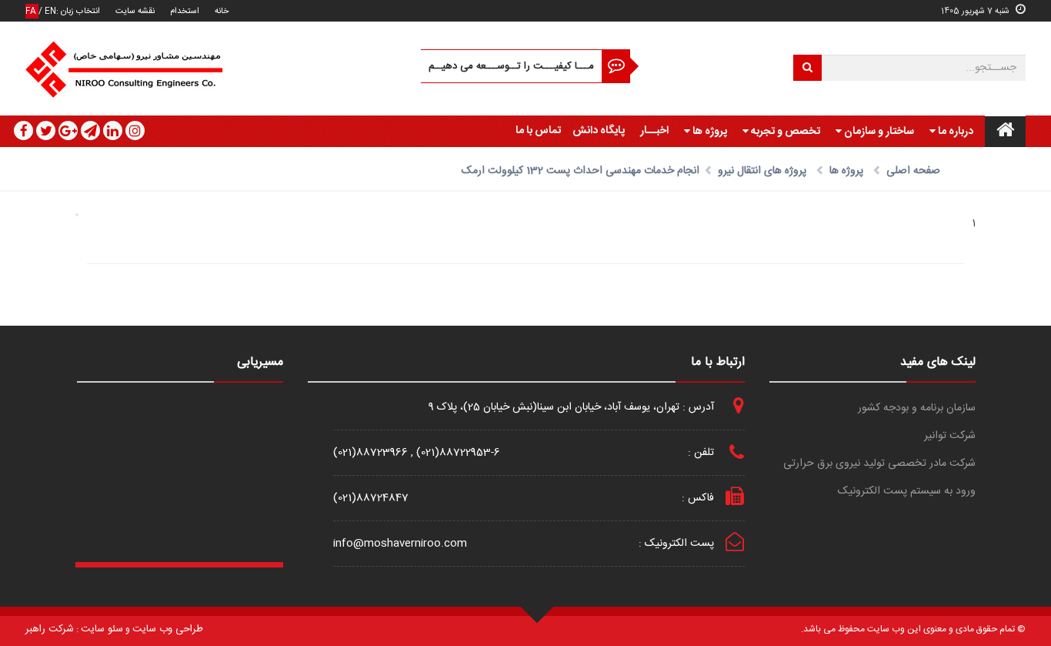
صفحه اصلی (913, 171)
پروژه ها (708, 131)
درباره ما (954, 131)
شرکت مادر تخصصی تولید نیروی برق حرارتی (879, 464)
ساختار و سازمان (878, 131)
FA (31, 11)
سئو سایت (102, 629)
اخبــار (654, 131)
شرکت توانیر (950, 436)
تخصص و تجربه (784, 131)
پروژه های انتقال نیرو (762, 171)
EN (50, 11)
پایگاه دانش (598, 131)
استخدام (184, 11)
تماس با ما (538, 131)
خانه (222, 11)
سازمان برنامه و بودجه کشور (917, 408)
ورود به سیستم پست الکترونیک (907, 491)
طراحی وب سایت (167, 629)
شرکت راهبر (49, 629)
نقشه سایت (135, 11)
